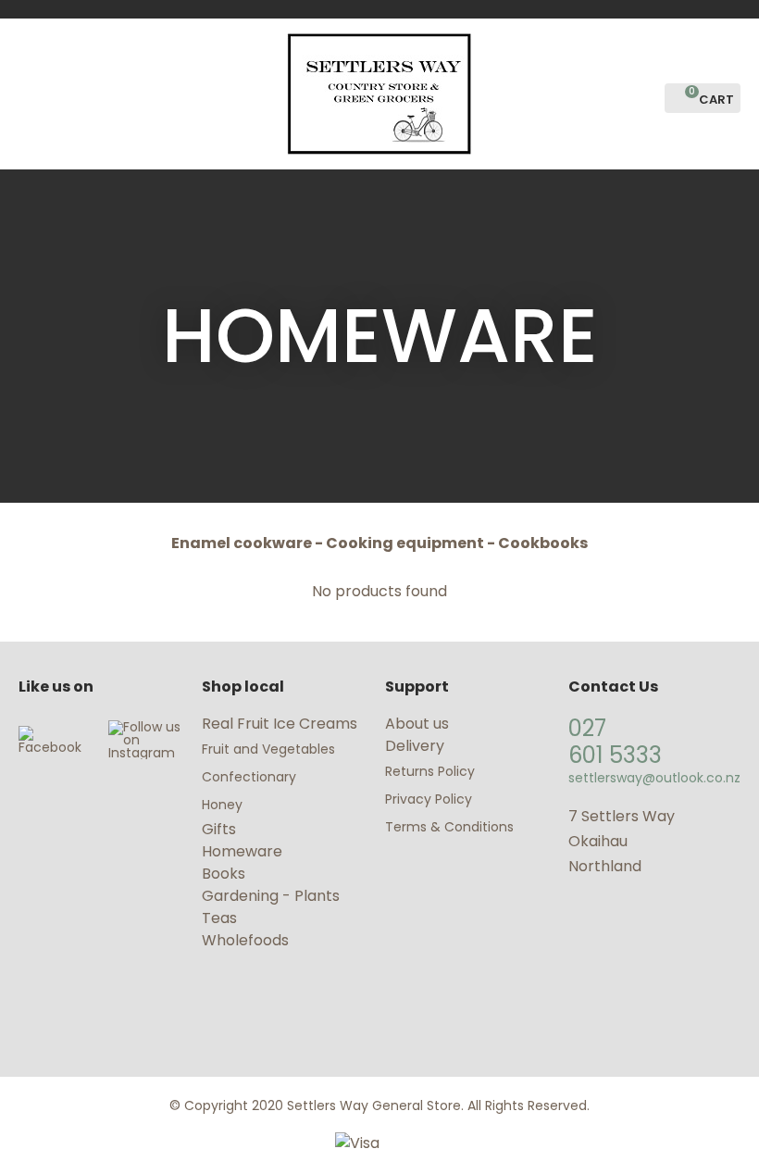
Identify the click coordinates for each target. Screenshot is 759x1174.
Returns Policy (430, 771)
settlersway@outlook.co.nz (654, 777)
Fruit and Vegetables (270, 749)
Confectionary (251, 777)
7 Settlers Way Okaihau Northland (621, 841)
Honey (222, 804)
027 (587, 728)
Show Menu (30, 92)
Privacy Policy (428, 799)
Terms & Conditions (449, 827)
